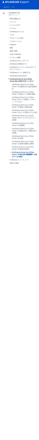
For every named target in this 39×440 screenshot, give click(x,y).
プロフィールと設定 (16, 38)
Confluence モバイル (17, 31)
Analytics (13, 44)
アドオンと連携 (15, 57)
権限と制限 (13, 51)
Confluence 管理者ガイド (18, 64)
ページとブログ (15, 25)
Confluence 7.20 (14, 13)
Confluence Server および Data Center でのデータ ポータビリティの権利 (24, 118)
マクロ (12, 35)
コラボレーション (16, 41)
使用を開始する (15, 19)
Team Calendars (15, 54)
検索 (11, 48)
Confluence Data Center (18, 76)
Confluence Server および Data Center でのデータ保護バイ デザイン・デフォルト (24, 99)
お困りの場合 (14, 163)
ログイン (7, 7)
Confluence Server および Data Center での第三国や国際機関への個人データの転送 (24, 154)
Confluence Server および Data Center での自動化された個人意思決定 (24, 86)
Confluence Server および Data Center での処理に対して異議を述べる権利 (24, 131)
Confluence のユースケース (19, 61)
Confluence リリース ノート (19, 160)
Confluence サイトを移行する (20, 72)
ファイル (13, 28)
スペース (13, 22)
